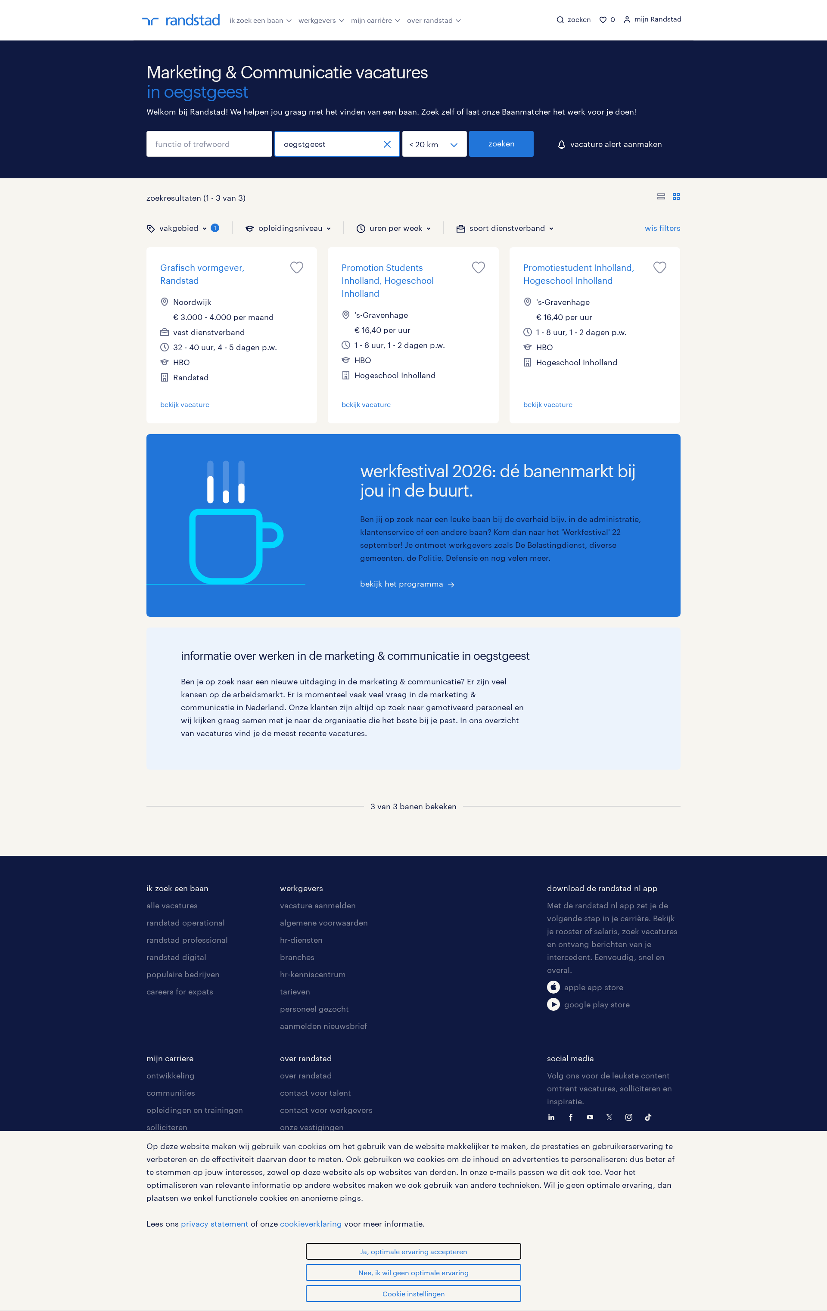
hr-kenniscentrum (313, 974)
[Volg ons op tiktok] (650, 1116)
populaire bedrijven (183, 974)
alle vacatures (172, 905)
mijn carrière (371, 20)
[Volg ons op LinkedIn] (553, 1116)
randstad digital (176, 957)
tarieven (295, 991)
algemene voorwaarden (324, 922)
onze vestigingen (312, 1127)
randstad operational (185, 922)
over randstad (430, 20)
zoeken (501, 143)
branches (297, 957)
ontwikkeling (170, 1075)
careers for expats (179, 991)
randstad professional (187, 939)
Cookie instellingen (413, 1293)
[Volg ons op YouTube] (592, 1116)
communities (170, 1092)
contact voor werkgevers (326, 1110)
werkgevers (317, 20)
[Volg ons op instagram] (631, 1116)
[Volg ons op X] (611, 1116)
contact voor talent (315, 1092)
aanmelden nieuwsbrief (323, 1026)
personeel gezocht (314, 1008)
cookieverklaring (311, 1223)
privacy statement (215, 1223)
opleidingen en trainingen (194, 1110)
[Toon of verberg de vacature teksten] (669, 197)
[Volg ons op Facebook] (572, 1116)
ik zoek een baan (256, 20)
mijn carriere (169, 1058)
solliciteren (166, 1127)
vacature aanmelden (318, 905)
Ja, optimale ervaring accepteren (413, 1251)
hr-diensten (301, 939)
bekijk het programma (401, 583)
